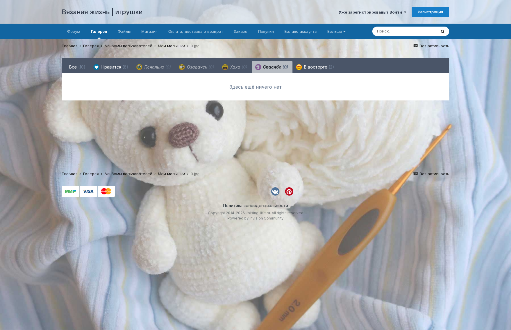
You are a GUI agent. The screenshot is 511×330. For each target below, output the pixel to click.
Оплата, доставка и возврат (195, 31)
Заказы (241, 31)
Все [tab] (77, 66)
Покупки (266, 31)
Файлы (124, 31)
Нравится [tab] (114, 66)
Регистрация (430, 11)
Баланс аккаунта (300, 31)
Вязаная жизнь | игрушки (102, 12)
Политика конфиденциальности (255, 205)
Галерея (99, 31)
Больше (334, 31)
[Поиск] (442, 31)
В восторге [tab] (318, 66)
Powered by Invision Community (255, 218)
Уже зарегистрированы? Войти (371, 12)
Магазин (149, 31)
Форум (73, 31)
